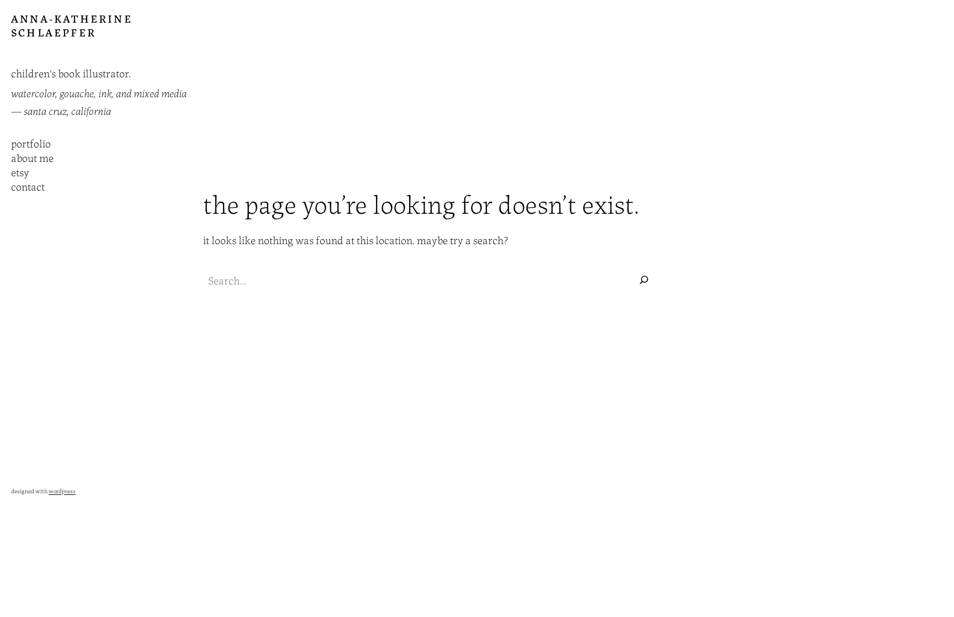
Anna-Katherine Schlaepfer (71, 25)
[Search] (643, 280)
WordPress (62, 490)
